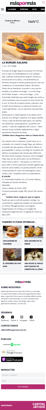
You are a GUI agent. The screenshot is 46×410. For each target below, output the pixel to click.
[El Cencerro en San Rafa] (12, 254)
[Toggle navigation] (2, 9)
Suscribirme (23, 387)
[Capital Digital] (39, 405)
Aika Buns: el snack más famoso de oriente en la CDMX (34, 266)
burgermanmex (8, 209)
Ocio (34, 9)
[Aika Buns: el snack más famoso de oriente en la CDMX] (34, 254)
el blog (19, 209)
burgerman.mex (17, 212)
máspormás (6, 405)
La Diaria (12, 9)
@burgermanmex (17, 206)
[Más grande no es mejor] (34, 232)
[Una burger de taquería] (12, 232)
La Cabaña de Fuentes (29, 106)
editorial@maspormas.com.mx (13, 330)
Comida (14, 66)
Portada (24, 9)
